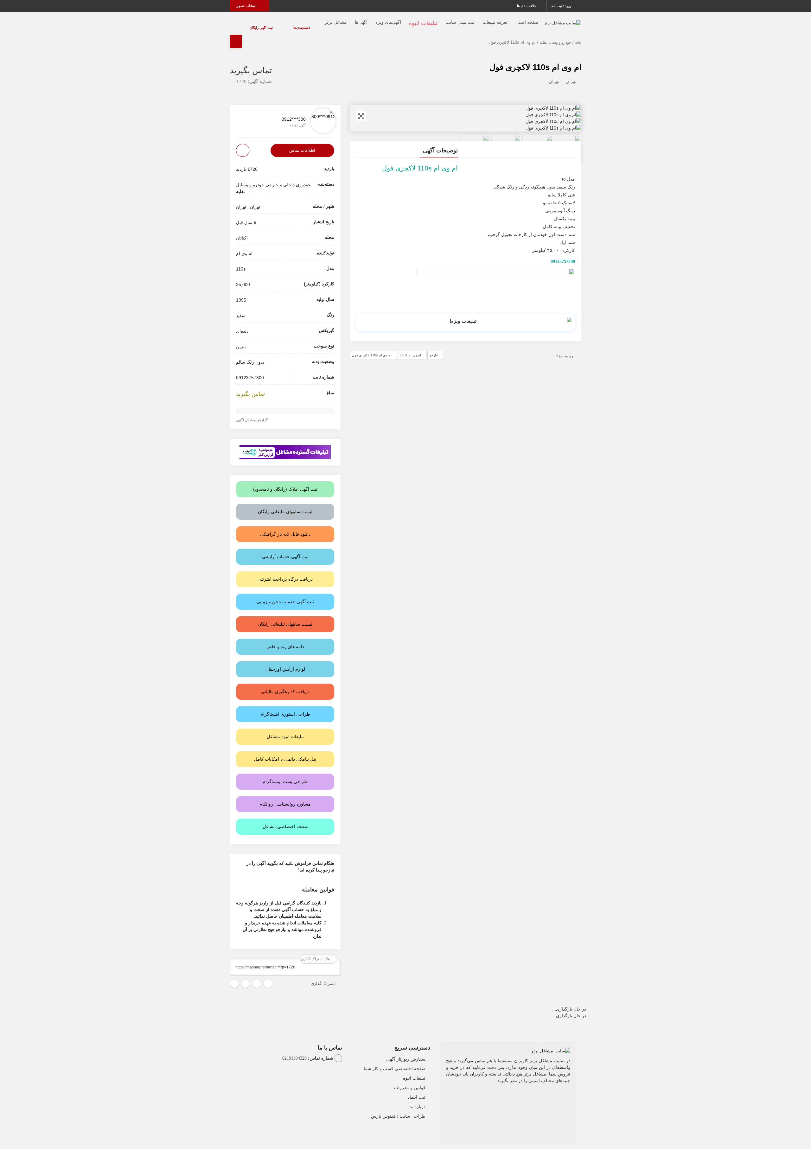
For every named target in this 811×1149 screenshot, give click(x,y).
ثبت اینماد (416, 1092)
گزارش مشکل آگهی (252, 414)
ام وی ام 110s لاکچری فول (535, 62)
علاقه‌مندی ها (527, 6)
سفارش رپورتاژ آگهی (405, 1053)
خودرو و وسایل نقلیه (555, 37)
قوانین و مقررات (409, 1082)
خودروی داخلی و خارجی (288, 179)
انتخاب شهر (247, 5)
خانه (578, 37)
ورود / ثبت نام (562, 6)
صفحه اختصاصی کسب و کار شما (394, 1063)
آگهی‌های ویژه (375, 19)
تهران (571, 76)
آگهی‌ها (348, 19)
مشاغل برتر (323, 19)
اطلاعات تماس (302, 145)
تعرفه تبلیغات (482, 19)
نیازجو (433, 350)
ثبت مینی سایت (447, 19)
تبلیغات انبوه (414, 1073)
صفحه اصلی (514, 19)
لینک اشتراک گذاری (317, 953)
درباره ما (417, 1101)
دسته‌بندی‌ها (282, 25)
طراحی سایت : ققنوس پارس (398, 1111)
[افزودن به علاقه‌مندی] (242, 145)
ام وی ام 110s (410, 350)
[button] (465, 146)
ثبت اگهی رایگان (254, 25)
